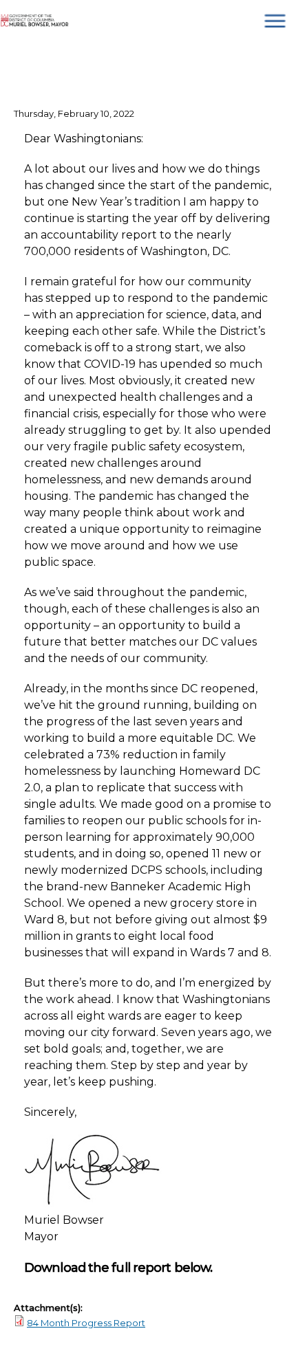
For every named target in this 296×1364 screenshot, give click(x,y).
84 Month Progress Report (86, 1322)
